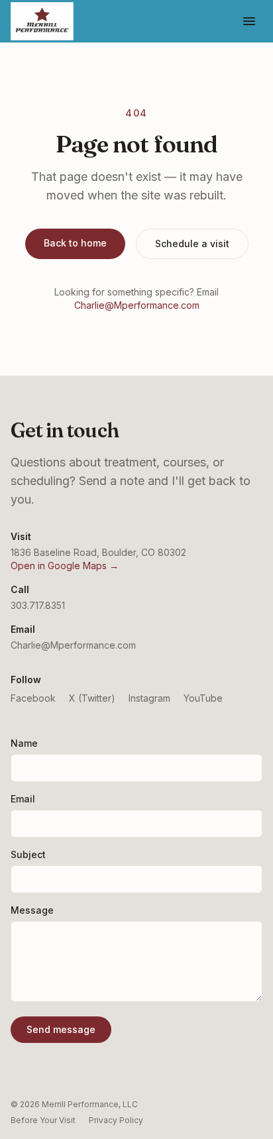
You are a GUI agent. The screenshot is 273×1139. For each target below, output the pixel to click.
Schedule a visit (192, 243)
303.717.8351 (38, 605)
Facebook (33, 698)
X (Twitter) (92, 698)
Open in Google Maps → (65, 565)
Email (23, 798)
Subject (28, 854)
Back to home (75, 242)
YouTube (203, 698)
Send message (61, 1029)
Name (24, 743)
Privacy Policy (116, 1120)
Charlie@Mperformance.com (136, 305)
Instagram (149, 698)
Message (32, 910)
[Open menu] (249, 21)
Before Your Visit (43, 1120)
